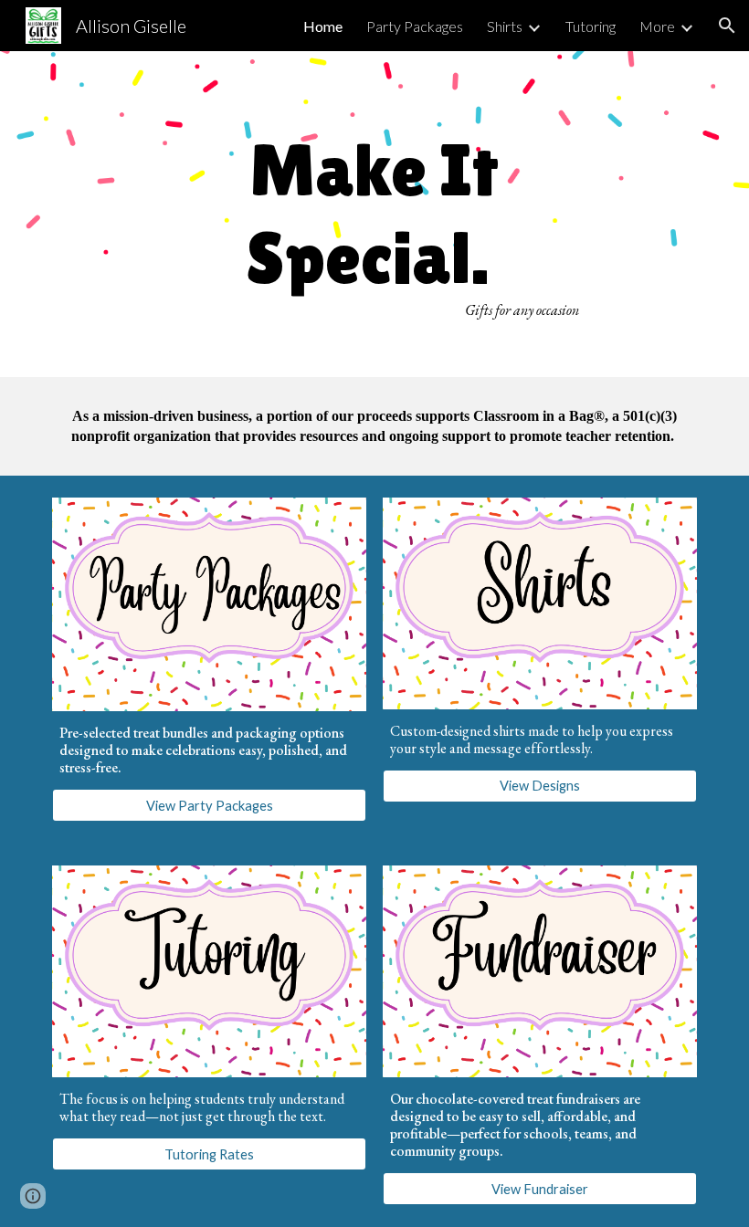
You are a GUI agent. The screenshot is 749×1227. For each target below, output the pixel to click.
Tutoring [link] (590, 26)
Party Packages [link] (414, 26)
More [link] (657, 26)
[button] (727, 25)
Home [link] (323, 26)
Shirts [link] (504, 26)
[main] (375, 214)
